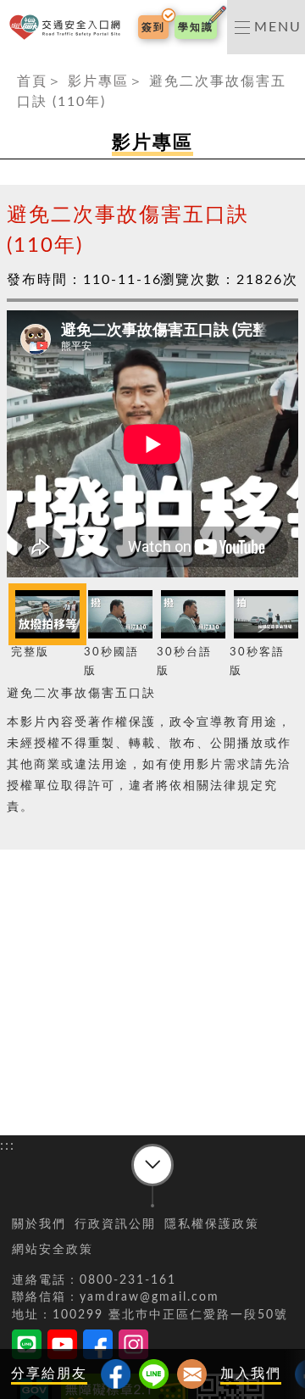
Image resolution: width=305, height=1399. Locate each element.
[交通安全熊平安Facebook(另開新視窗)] (98, 1347)
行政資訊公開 (115, 1224)
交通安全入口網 (68, 27)
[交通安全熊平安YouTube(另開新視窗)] (62, 1347)
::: (7, 64)
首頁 (32, 81)
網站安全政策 (52, 1250)
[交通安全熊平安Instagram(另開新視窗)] (133, 1347)
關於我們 (39, 1224)
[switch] (266, 27)
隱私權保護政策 (211, 1224)
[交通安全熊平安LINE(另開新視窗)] (27, 1347)
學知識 (196, 27)
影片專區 (98, 81)
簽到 (153, 27)
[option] (43, 623)
